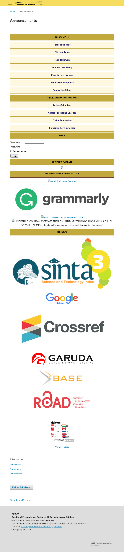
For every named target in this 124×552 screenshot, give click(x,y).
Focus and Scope (62, 44)
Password (15, 146)
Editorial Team (62, 52)
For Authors (15, 469)
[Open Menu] (10, 3)
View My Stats (62, 447)
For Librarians (16, 473)
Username (15, 142)
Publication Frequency (62, 82)
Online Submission (62, 120)
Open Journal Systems (20, 500)
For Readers (15, 464)
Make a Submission (21, 487)
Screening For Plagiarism (62, 128)
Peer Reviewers (62, 60)
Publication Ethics (62, 90)
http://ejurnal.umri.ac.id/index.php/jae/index (41, 526)
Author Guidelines (62, 105)
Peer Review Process (62, 75)
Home (12, 11)
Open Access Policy (62, 67)
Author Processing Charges (62, 112)
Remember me (19, 151)
